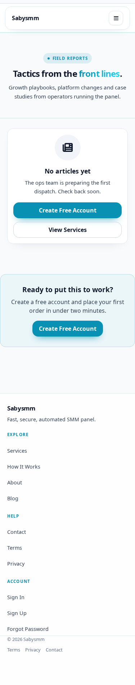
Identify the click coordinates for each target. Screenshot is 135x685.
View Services (68, 230)
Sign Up (17, 613)
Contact (16, 531)
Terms (14, 547)
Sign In (15, 597)
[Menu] (116, 18)
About (14, 482)
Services (17, 450)
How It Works (23, 466)
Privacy (15, 563)
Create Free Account (67, 210)
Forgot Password (28, 628)
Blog (12, 498)
